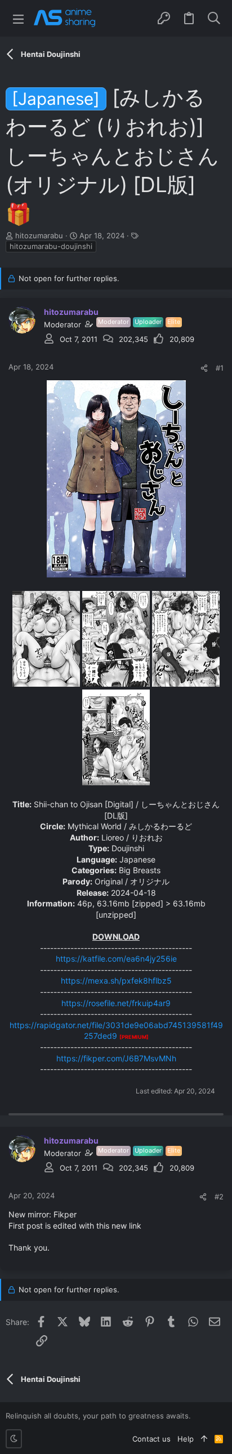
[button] (18, 18)
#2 (219, 1196)
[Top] (204, 1438)
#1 (220, 367)
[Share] (204, 368)
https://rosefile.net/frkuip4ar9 (116, 1003)
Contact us (151, 1438)
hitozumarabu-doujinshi (51, 246)
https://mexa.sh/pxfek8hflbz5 (116, 980)
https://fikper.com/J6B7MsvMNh (116, 1058)
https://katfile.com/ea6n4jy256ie (116, 958)
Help (185, 1438)
